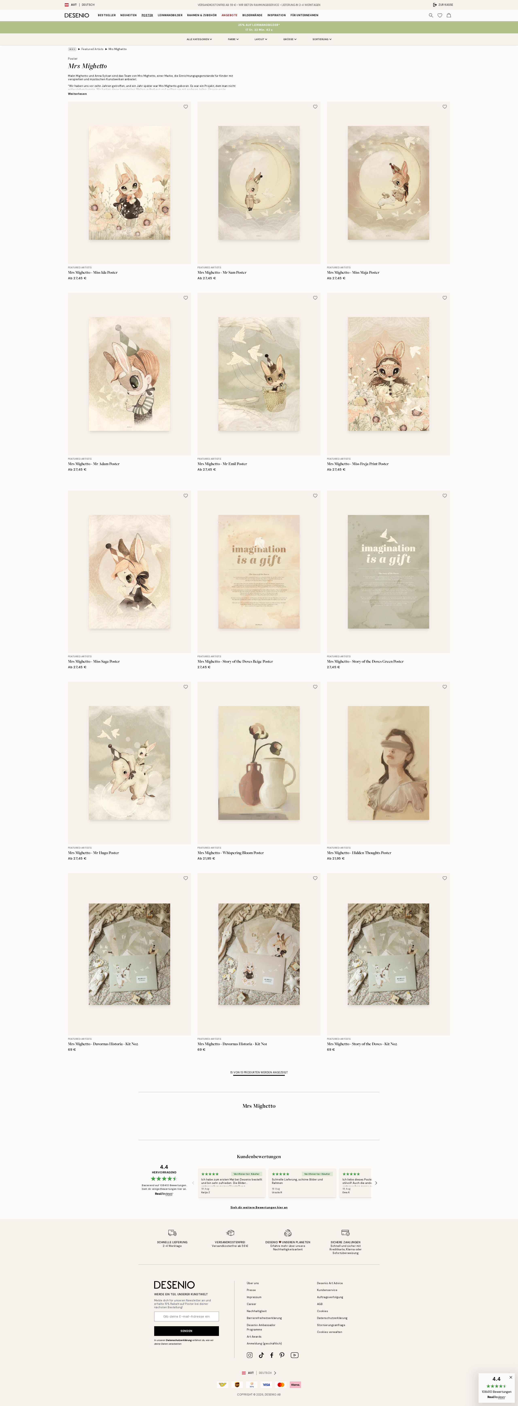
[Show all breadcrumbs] (72, 49)
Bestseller (107, 15)
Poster (147, 15)
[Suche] (431, 15)
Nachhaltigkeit (257, 1311)
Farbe (232, 39)
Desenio (271, 1394)
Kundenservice (327, 1290)
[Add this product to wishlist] (185, 107)
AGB (320, 1304)
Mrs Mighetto (118, 49)
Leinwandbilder (170, 15)
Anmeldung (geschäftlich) (264, 1343)
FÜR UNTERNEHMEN (304, 15)
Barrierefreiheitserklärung (264, 1318)
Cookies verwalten (329, 1332)
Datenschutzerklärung (179, 1340)
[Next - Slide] (376, 1183)
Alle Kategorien (198, 39)
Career (251, 1304)
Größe (288, 39)
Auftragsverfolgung (330, 1297)
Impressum (254, 1297)
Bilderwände (252, 15)
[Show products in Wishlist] (439, 15)
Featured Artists (93, 49)
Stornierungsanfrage (331, 1325)
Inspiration (276, 15)
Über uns (253, 1283)
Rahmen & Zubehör (202, 15)
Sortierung (321, 39)
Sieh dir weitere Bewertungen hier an (259, 1207)
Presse (251, 1290)
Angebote (230, 15)
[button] (497, 1388)
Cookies (322, 1311)
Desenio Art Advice (330, 1283)
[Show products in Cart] (448, 15)
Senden (186, 1331)
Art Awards (254, 1336)
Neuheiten (128, 15)
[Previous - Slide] (193, 1183)
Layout (259, 39)
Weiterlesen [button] (77, 94)
